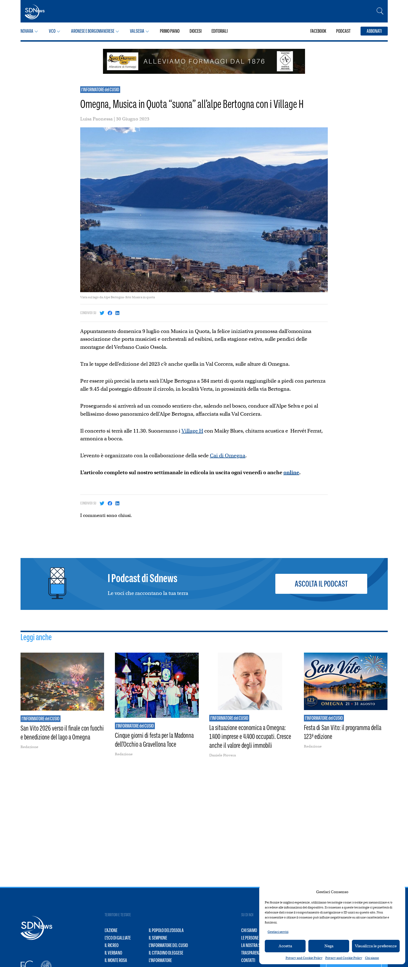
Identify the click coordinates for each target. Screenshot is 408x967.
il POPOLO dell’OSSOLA (166, 930)
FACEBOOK (318, 31)
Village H (192, 431)
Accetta (285, 945)
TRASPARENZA (252, 953)
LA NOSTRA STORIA (255, 945)
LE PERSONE (250, 938)
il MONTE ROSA (116, 960)
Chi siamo (372, 958)
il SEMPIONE (158, 938)
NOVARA (27, 31)
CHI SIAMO (249, 930)
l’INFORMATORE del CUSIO (168, 945)
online (291, 472)
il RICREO (112, 945)
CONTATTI (248, 960)
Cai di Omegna (227, 455)
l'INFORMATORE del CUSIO (100, 89)
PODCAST (343, 31)
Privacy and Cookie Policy (304, 958)
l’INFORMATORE (160, 960)
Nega (328, 945)
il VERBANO (113, 953)
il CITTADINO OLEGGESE (166, 953)
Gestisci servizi (278, 932)
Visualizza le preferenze (376, 945)
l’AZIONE (111, 930)
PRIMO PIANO (170, 31)
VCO (52, 31)
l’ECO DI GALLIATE (118, 938)
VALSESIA (137, 31)
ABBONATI (374, 31)
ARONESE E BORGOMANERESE (92, 31)
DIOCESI (196, 31)
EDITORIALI (219, 31)
